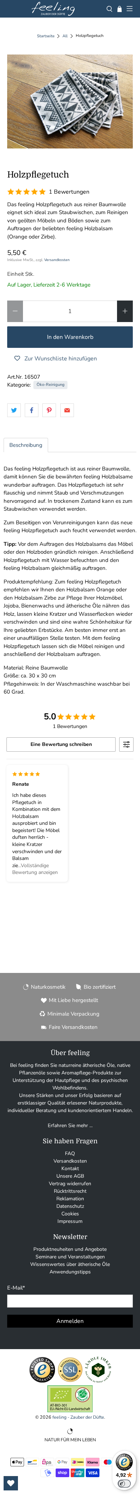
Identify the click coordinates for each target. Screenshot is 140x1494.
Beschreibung (25, 445)
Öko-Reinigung (51, 384)
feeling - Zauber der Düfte (78, 1417)
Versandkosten (57, 260)
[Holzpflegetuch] (70, 102)
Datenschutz (70, 1206)
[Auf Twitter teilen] (14, 410)
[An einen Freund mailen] (67, 410)
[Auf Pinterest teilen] (49, 410)
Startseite (46, 36)
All (64, 36)
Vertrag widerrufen (70, 1183)
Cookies (70, 1213)
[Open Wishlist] (11, 1483)
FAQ (70, 1153)
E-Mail (16, 1287)
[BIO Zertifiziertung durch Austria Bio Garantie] (70, 1411)
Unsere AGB (70, 1176)
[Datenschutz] (70, 1382)
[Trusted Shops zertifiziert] (42, 1382)
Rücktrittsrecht (70, 1191)
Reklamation (70, 1198)
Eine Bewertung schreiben (61, 744)
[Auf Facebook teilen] (31, 410)
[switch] (124, 1484)
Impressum (70, 1221)
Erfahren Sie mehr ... (70, 1125)
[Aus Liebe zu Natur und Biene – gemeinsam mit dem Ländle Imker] (98, 1382)
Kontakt (70, 1168)
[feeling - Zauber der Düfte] (53, 9)
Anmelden (70, 1321)
